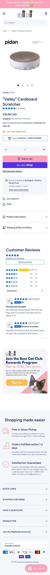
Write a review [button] (25, 262)
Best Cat (21, 562)
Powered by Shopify (31, 562)
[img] (21, 299)
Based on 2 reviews (15, 258)
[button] (46, 13)
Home (5, 31)
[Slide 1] (18, 85)
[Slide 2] (23, 85)
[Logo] (25, 14)
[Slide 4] (32, 85)
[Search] (5, 22)
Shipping (6, 118)
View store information (19, 190)
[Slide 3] (27, 85)
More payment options (12, 171)
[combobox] (25, 22)
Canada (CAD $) (12, 545)
